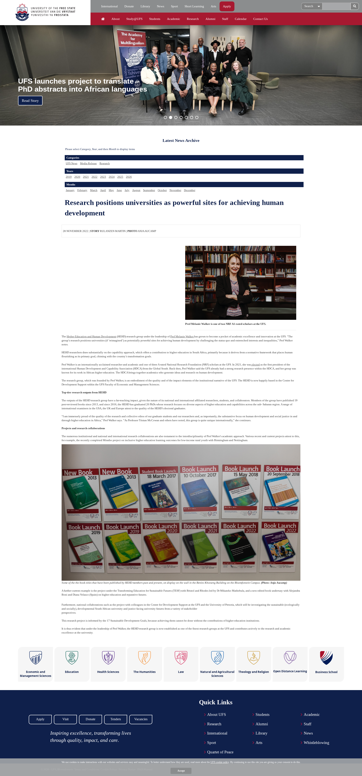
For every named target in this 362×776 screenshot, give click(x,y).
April (103, 190)
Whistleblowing (316, 742)
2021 (86, 176)
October (162, 190)
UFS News (71, 163)
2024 (112, 176)
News (160, 6)
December (189, 190)
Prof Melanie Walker (182, 336)
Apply (227, 6)
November (175, 190)
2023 (103, 176)
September (149, 190)
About (115, 19)
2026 (129, 176)
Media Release (88, 163)
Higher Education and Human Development (91, 336)
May (111, 190)
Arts (213, 6)
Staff (225, 19)
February (82, 190)
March (93, 190)
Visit (65, 719)
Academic (173, 19)
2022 (94, 176)
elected (255, 364)
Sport (174, 6)
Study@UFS (134, 19)
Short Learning (194, 6)
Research (193, 19)
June (119, 190)
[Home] (103, 19)
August (136, 190)
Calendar (241, 19)
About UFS (216, 714)
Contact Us (260, 19)
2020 (77, 176)
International (109, 6)
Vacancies (140, 719)
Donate (129, 6)
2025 (120, 176)
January (70, 190)
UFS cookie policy (220, 762)
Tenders (115, 719)
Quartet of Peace (220, 752)
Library (145, 6)
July (127, 190)
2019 (69, 176)
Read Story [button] (30, 100)
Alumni (210, 19)
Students (154, 19)
